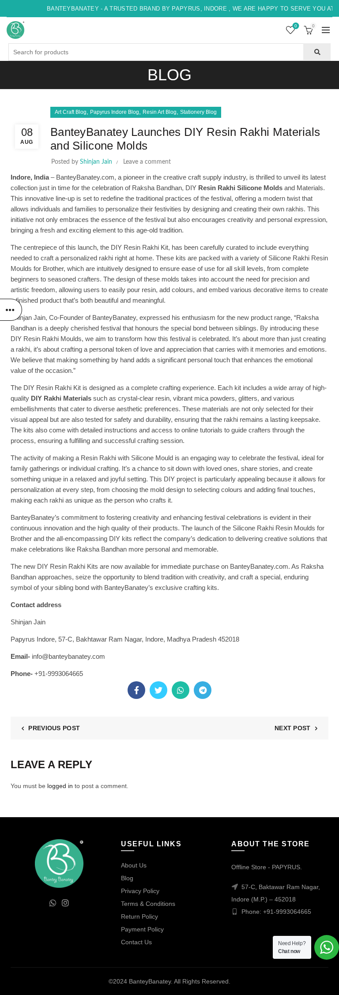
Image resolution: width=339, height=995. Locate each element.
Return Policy (139, 916)
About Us (134, 865)
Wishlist (295, 25)
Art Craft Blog (71, 112)
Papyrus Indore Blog (114, 112)
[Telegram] (202, 690)
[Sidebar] (11, 310)
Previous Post (54, 728)
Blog (127, 878)
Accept (169, 981)
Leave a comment (147, 162)
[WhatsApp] (180, 690)
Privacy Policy (140, 890)
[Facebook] (136, 690)
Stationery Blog (198, 112)
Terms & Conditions (148, 903)
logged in (60, 785)
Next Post (293, 728)
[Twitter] (158, 690)
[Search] (316, 52)
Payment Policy (142, 929)
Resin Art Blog (160, 112)
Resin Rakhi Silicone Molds (240, 187)
